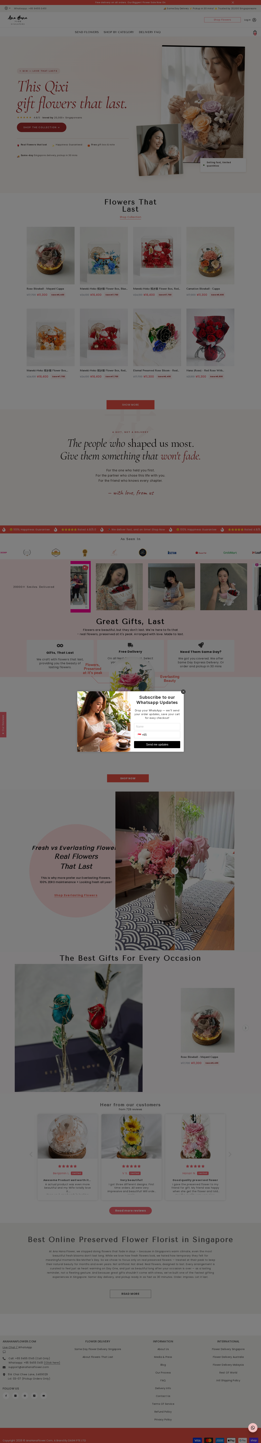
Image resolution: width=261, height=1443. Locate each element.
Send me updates (157, 744)
